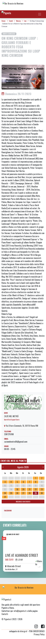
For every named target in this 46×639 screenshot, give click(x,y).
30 (42, 493)
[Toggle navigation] (39, 14)
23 (42, 489)
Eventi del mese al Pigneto (13, 460)
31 (5, 496)
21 (29, 489)
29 (36, 493)
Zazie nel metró (11, 416)
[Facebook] (42, 626)
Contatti (5, 614)
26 (17, 493)
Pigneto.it (8, 619)
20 (23, 489)
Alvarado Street (14, 566)
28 (29, 493)
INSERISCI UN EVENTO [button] (23, 501)
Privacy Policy (39, 634)
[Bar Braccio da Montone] (23, 5)
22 (36, 489)
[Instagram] (37, 626)
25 (11, 493)
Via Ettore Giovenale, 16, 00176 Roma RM (21, 425)
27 (23, 493)
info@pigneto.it (20, 610)
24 (5, 493)
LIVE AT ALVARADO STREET (21, 555)
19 (17, 489)
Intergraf (23, 631)
